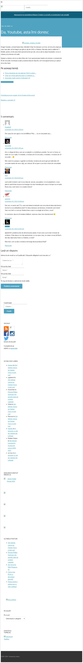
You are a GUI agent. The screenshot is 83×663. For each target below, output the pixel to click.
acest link (14, 348)
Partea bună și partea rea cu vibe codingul (12, 584)
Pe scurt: (7, 615)
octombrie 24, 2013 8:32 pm (14, 178)
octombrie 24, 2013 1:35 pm (14, 148)
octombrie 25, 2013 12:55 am (14, 229)
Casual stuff (17, 26)
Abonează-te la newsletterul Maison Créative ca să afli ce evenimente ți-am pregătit (41, 15)
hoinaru (10, 365)
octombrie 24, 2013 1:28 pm (14, 129)
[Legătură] (12, 12)
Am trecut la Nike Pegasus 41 (12, 567)
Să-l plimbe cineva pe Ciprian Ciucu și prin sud (12, 370)
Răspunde (8, 137)
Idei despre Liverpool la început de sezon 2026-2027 (12, 445)
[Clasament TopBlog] (11, 639)
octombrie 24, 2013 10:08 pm (14, 201)
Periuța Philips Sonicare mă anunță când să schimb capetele (13, 397)
